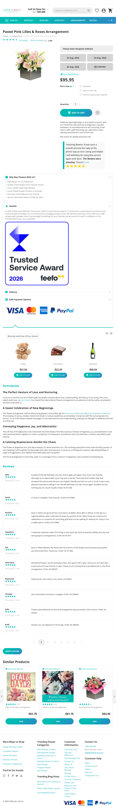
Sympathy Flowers (10, 751)
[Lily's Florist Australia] (12, 10)
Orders (88, 769)
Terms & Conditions (72, 779)
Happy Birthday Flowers (13, 747)
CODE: (44, 40)
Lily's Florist (25, 400)
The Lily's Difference (68, 753)
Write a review (36, 40)
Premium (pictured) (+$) (94, 94)
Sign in (87, 763)
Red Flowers (42, 770)
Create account (91, 766)
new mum (70, 413)
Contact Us (69, 761)
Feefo (87, 162)
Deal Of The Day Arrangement (18, 707)
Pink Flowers (42, 764)
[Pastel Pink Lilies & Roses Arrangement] (30, 65)
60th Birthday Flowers (46, 749)
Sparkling (93, 364)
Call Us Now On (36, 9)
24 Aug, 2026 (100, 57)
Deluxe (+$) (89, 90)
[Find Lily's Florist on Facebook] (8, 775)
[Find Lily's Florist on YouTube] (21, 775)
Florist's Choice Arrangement (54, 707)
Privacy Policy (70, 776)
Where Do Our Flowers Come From (70, 788)
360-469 (38, 12)
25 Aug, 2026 (73, 67)
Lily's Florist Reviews (69, 768)
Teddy (23, 364)
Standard (86, 86)
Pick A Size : (66, 86)
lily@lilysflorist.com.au (94, 752)
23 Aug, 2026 (73, 57)
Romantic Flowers (10, 759)
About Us (68, 764)
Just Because (105, 413)
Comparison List (91, 775)
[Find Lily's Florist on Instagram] (4, 775)
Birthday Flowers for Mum (48, 761)
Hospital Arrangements (12, 764)
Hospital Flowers (44, 767)
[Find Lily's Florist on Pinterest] (13, 775)
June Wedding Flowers (46, 792)
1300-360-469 (90, 746)
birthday (80, 413)
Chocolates (58, 364)
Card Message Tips (72, 758)
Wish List (88, 772)
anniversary (92, 413)
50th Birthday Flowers (46, 752)
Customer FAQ (70, 749)
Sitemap (67, 773)
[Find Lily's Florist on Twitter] (17, 775)
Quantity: (64, 104)
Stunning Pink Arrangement (90, 707)
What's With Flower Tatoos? (48, 788)
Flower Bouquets (10, 755)
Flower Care (69, 782)
